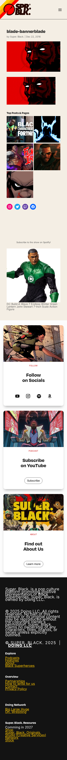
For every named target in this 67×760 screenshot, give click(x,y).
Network (11, 737)
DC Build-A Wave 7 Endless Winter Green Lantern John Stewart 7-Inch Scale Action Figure (32, 306)
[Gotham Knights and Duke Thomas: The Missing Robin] (20, 184)
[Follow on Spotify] (39, 396)
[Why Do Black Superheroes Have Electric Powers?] (47, 129)
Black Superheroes (20, 665)
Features (12, 660)
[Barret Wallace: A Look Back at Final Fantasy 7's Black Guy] (47, 157)
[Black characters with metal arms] (20, 157)
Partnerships (15, 681)
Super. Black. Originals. (23, 732)
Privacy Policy (16, 689)
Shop (9, 730)
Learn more (33, 564)
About (9, 663)
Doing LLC (20, 645)
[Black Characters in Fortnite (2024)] (20, 129)
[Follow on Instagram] (28, 396)
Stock (9, 740)
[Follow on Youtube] (17, 396)
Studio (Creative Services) (25, 735)
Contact (11, 686)
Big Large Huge (17, 709)
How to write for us (20, 683)
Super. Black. (17, 36)
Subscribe (33, 480)
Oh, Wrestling (15, 712)
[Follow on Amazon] (50, 396)
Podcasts (12, 658)
